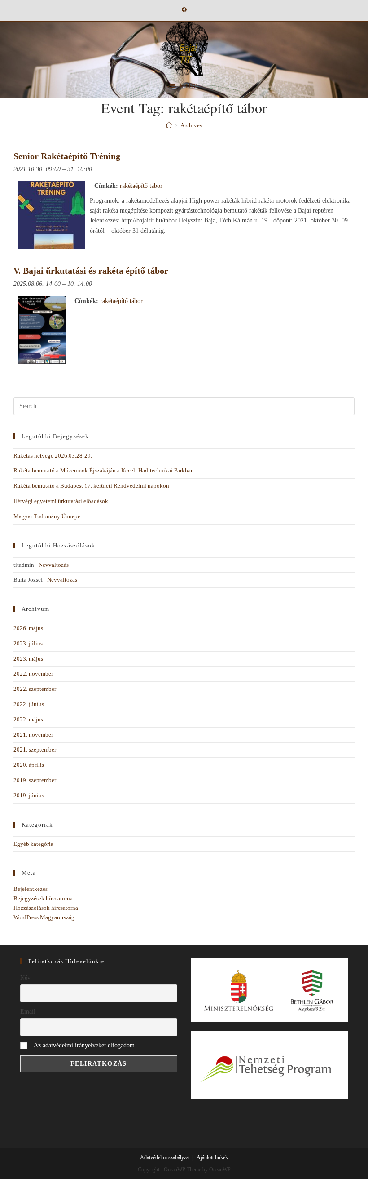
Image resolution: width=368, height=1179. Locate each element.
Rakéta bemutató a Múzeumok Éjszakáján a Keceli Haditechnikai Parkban (103, 470)
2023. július (28, 643)
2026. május (28, 628)
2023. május (28, 658)
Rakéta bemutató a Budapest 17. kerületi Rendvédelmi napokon (91, 485)
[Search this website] (184, 405)
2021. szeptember (34, 749)
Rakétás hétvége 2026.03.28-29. (52, 455)
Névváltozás (54, 564)
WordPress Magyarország (43, 917)
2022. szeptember (34, 688)
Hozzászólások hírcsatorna (45, 907)
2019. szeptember (34, 780)
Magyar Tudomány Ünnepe (46, 516)
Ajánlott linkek (212, 1157)
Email (27, 1011)
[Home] (169, 125)
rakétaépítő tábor (141, 185)
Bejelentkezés (30, 888)
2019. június (28, 795)
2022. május (28, 719)
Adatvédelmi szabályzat (165, 1157)
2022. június (28, 704)
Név (25, 977)
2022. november (33, 673)
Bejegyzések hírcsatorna (43, 898)
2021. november (33, 734)
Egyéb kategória (33, 844)
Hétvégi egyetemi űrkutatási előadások (60, 501)
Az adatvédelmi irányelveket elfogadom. (85, 1045)
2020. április (28, 764)
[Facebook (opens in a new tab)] (184, 9)
